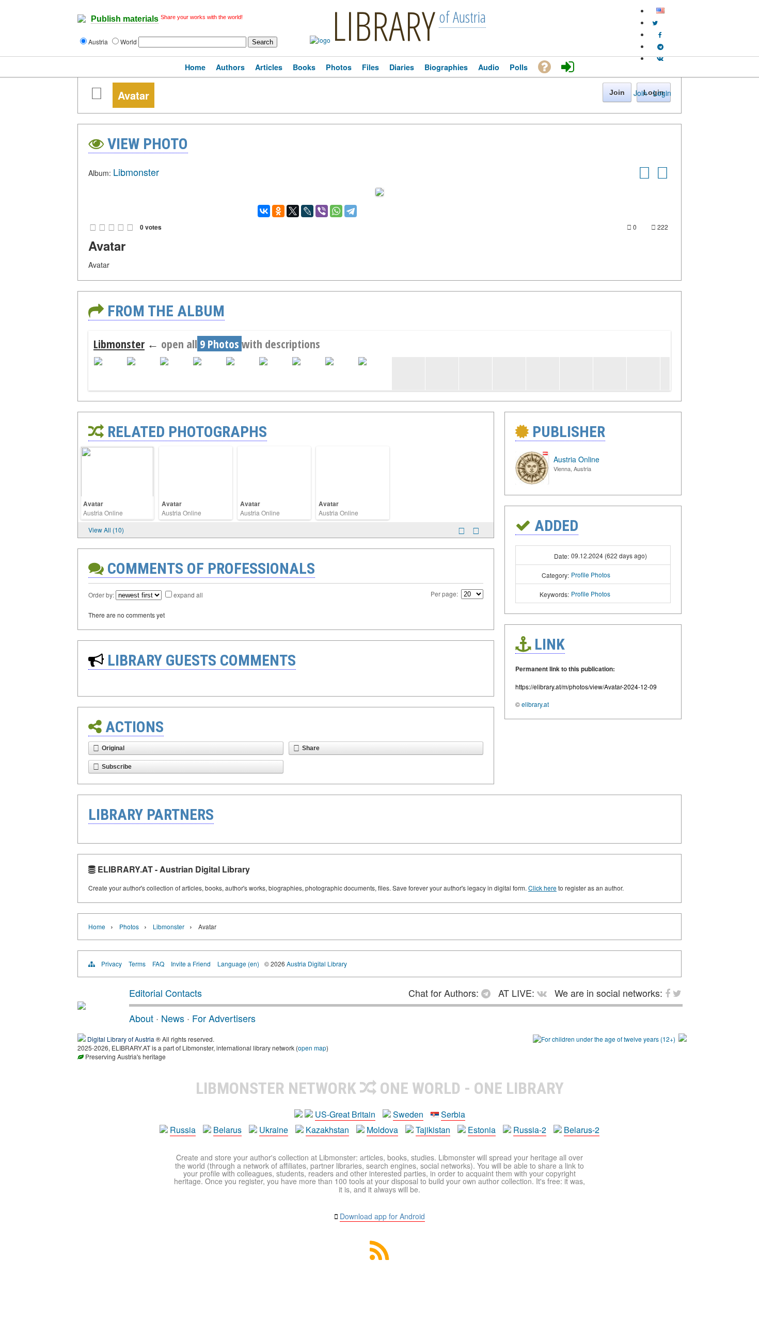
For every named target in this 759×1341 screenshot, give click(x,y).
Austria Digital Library (317, 963)
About (141, 1018)
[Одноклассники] (278, 211)
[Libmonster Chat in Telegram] (488, 992)
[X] (293, 211)
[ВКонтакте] (264, 211)
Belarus (227, 1130)
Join (640, 93)
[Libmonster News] (655, 22)
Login (662, 93)
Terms (137, 963)
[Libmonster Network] (604, 1039)
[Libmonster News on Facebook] (660, 34)
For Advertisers (224, 1018)
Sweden (408, 1114)
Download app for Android (382, 1216)
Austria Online (103, 512)
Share (311, 748)
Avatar (93, 503)
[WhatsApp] (336, 211)
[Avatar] (644, 175)
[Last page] (476, 530)
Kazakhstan (327, 1130)
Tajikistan (433, 1130)
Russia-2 (529, 1130)
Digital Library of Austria (120, 1039)
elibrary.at (535, 704)
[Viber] (321, 211)
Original (113, 748)
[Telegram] (350, 211)
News (172, 1018)
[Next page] (461, 530)
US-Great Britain (345, 1114)
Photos (129, 926)
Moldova (382, 1130)
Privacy (111, 963)
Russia (183, 1130)
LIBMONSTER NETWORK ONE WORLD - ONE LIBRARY (380, 1088)
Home (96, 926)
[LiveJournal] (307, 211)
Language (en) (238, 963)
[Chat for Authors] (660, 46)
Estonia (482, 1130)
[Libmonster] (81, 1005)
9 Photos (219, 343)
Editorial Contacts (165, 992)
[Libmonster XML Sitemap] (379, 1257)
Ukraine (273, 1130)
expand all (188, 594)
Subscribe (117, 766)
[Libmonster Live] (660, 58)
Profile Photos (590, 574)
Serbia (453, 1114)
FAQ (158, 963)
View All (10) (106, 529)
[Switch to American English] (660, 10)
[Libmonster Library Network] (682, 1039)
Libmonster (136, 172)
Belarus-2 (581, 1130)
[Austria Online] (531, 481)
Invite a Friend (191, 963)
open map (312, 1047)
